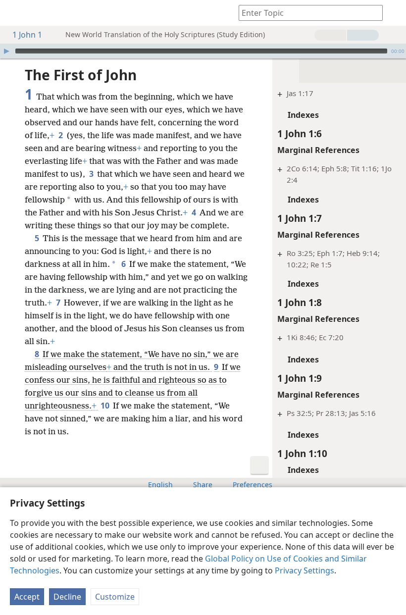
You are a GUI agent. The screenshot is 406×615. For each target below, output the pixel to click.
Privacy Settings (304, 570)
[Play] (6, 51)
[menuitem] (15, 13)
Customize (115, 596)
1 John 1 (27, 34)
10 (106, 405)
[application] (203, 51)
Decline (67, 596)
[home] (15, 13)
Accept (27, 596)
